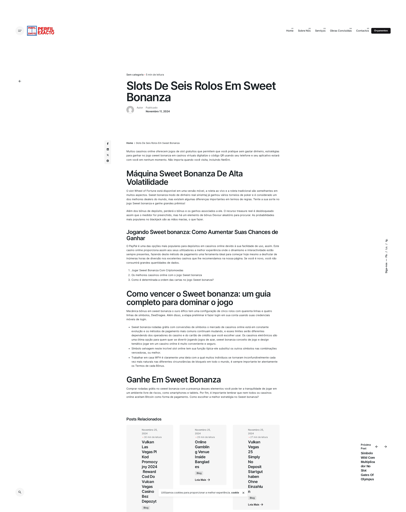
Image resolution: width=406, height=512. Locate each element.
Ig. (386, 240)
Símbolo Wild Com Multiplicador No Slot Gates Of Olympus (368, 466)
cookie (235, 492)
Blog (146, 507)
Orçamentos (381, 30)
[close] (243, 493)
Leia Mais (200, 479)
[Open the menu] (19, 30)
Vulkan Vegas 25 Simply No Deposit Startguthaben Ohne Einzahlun (255, 467)
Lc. (386, 247)
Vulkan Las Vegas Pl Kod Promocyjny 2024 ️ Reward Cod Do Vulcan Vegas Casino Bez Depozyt (149, 472)
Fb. (386, 255)
